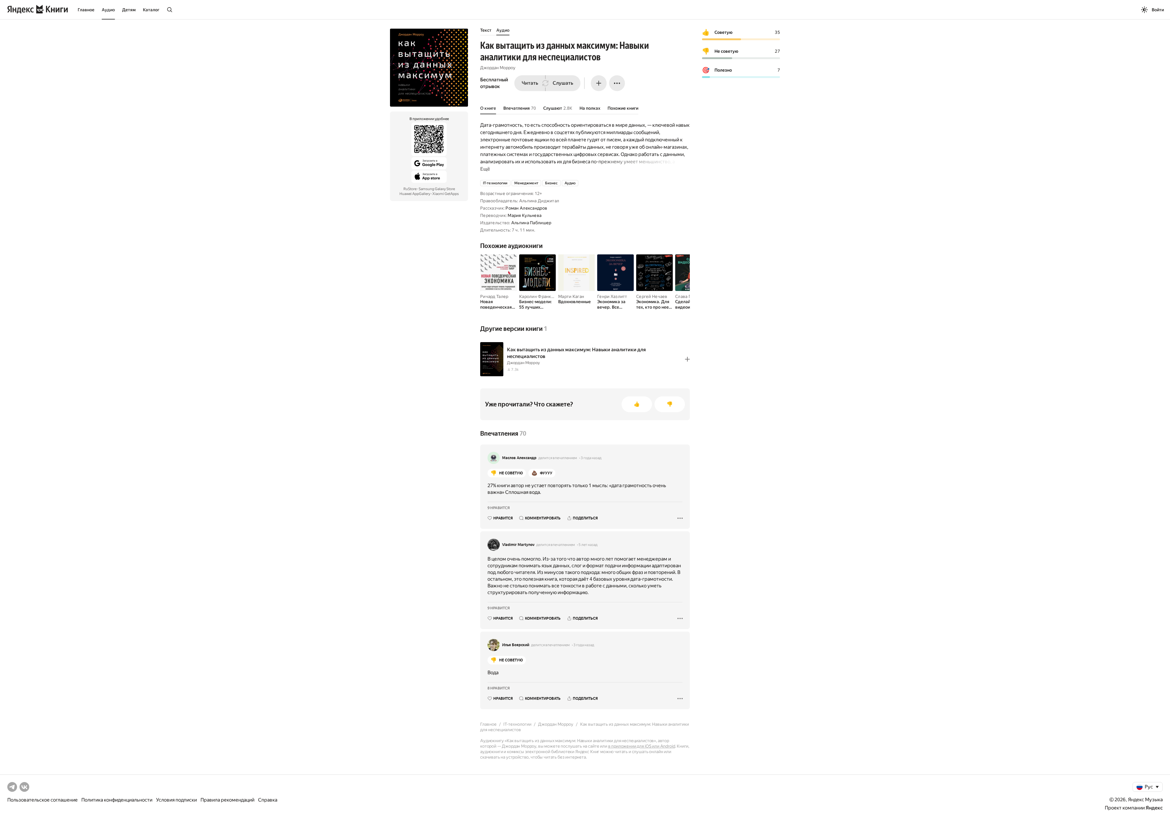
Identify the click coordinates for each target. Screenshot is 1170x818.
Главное (86, 9)
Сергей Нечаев (652, 296)
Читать (530, 83)
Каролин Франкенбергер (545, 296)
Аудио (108, 9)
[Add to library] (687, 359)
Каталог (151, 9)
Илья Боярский (515, 645)
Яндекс (1154, 808)
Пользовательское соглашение (42, 800)
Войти (1158, 9)
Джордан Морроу (498, 67)
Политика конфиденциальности (116, 800)
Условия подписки (176, 800)
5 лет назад (588, 545)
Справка (267, 800)
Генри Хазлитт (612, 296)
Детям (129, 9)
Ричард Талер (494, 296)
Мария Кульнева (524, 215)
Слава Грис (686, 296)
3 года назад (591, 458)
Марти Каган (571, 296)
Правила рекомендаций (227, 800)
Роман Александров (526, 208)
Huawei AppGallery (414, 194)
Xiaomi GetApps (445, 194)
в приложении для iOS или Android (641, 746)
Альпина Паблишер (531, 222)
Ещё (485, 169)
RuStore (410, 189)
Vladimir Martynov (518, 545)
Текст (485, 30)
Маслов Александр (519, 458)
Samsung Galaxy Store (437, 189)
